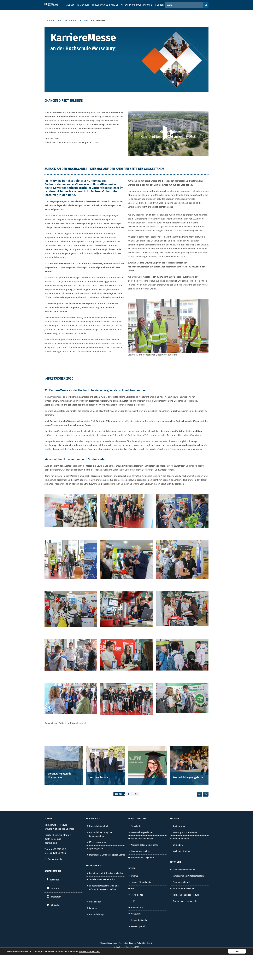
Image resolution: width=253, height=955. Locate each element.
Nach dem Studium (67, 20)
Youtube (55, 888)
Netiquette (148, 943)
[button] (128, 794)
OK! (237, 951)
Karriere (84, 20)
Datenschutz (124, 943)
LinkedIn (55, 905)
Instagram (56, 896)
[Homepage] (53, 4)
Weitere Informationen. (89, 951)
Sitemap (103, 943)
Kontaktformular (55, 859)
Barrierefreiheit (136, 943)
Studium (51, 20)
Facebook (54, 879)
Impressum (112, 943)
